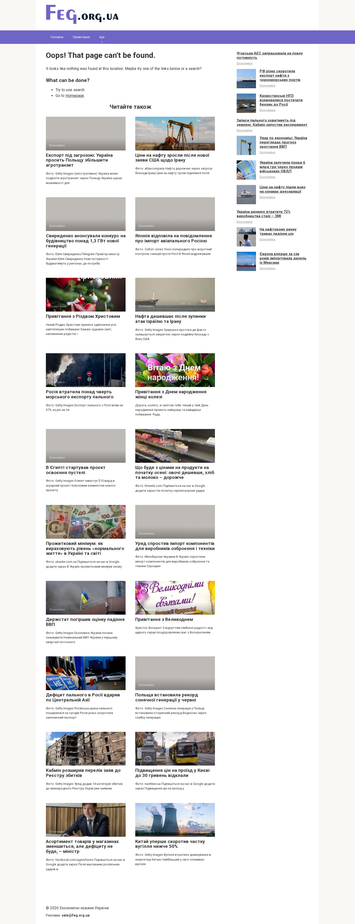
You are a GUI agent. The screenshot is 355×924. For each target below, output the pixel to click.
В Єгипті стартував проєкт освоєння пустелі (76, 470)
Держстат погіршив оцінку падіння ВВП (85, 622)
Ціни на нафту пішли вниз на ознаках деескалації (282, 189)
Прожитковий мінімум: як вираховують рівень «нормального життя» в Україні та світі (85, 548)
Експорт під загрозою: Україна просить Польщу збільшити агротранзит (79, 160)
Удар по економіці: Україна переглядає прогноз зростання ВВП (283, 142)
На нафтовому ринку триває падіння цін (278, 231)
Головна (57, 37)
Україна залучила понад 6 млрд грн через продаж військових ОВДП (282, 166)
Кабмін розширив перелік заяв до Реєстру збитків (83, 773)
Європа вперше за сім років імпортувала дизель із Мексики (283, 258)
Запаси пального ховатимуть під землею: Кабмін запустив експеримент (272, 122)
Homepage (74, 95)
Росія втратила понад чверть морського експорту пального (80, 394)
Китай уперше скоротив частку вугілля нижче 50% (170, 844)
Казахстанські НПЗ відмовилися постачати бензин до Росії (281, 100)
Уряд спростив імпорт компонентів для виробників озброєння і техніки (175, 546)
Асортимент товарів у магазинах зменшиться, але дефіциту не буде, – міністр (82, 846)
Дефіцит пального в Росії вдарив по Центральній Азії (83, 697)
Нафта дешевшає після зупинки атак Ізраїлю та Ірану (170, 318)
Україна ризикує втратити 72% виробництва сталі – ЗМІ (264, 214)
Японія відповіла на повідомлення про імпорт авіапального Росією (173, 238)
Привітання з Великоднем (164, 619)
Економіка (244, 63)
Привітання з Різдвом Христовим (83, 316)
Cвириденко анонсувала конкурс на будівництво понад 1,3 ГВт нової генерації (86, 241)
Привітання (81, 37)
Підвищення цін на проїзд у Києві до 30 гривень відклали (172, 773)
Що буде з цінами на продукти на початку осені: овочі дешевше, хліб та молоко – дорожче (174, 472)
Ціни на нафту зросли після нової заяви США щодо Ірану (172, 157)
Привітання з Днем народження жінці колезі (170, 394)
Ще (101, 37)
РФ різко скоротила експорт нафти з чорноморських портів (280, 75)
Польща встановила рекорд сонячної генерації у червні (166, 697)
